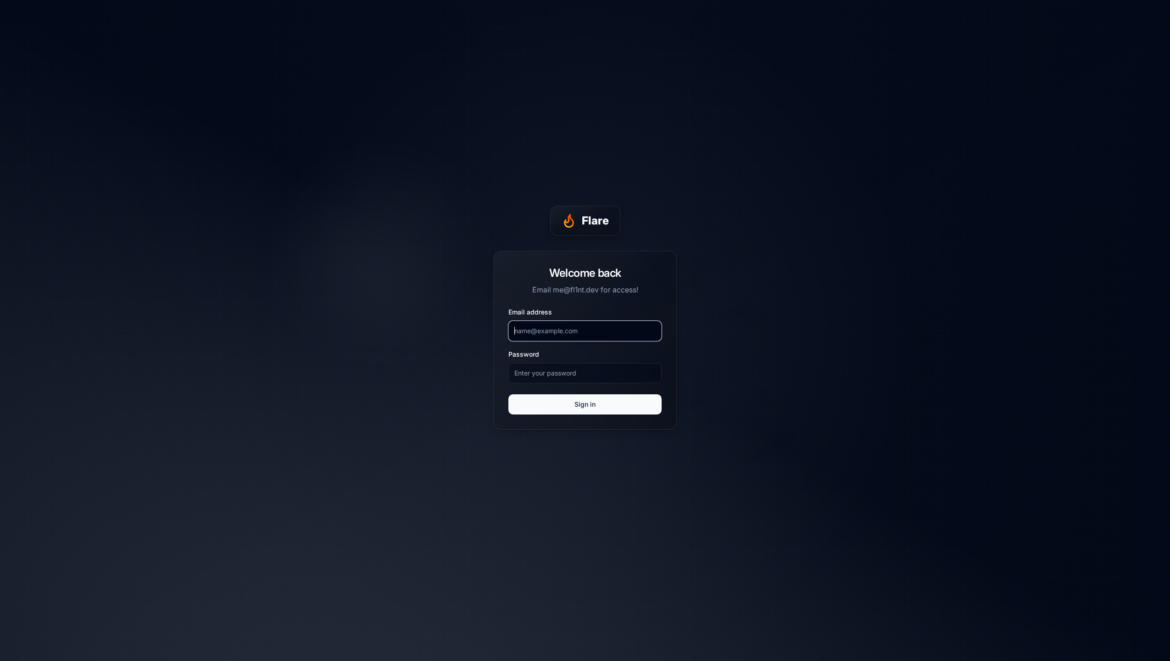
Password (523, 354)
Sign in (585, 404)
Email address (530, 312)
